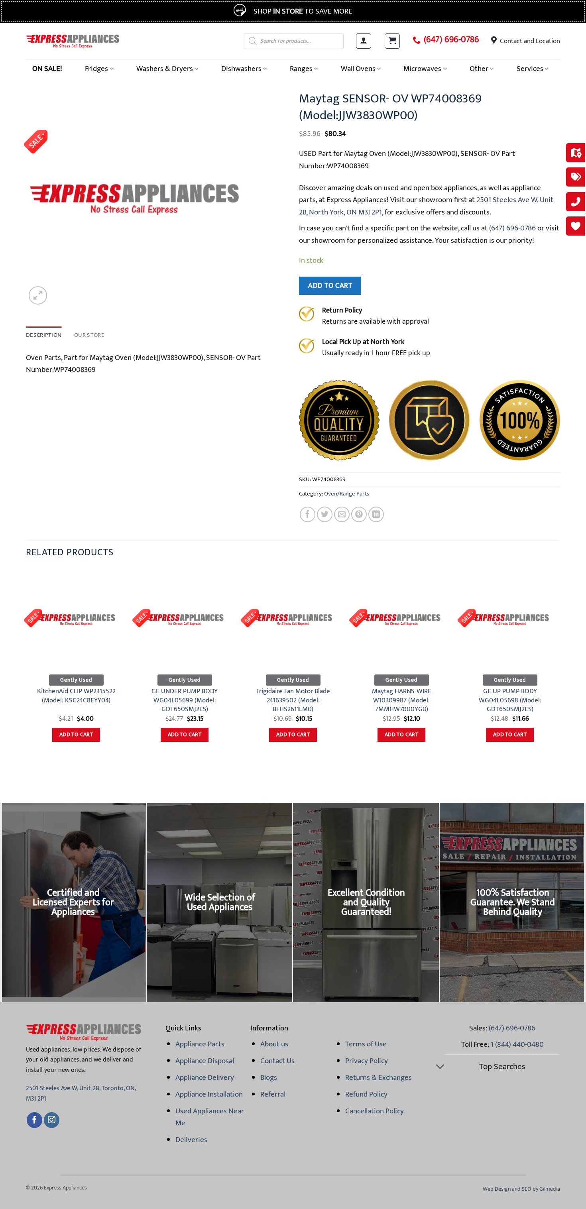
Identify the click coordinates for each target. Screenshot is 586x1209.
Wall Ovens (358, 68)
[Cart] (392, 41)
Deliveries (191, 1139)
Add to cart (330, 285)
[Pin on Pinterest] (359, 514)
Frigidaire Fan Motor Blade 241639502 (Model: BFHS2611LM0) (293, 700)
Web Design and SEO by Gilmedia (521, 1188)
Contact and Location (530, 41)
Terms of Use (366, 1044)
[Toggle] (440, 1067)
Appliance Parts (199, 1044)
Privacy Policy (366, 1060)
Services (530, 68)
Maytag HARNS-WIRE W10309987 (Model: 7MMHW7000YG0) (401, 700)
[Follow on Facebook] (34, 1120)
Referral (272, 1094)
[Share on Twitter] (324, 514)
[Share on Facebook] (307, 514)
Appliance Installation (209, 1094)
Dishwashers (241, 68)
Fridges (96, 68)
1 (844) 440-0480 (517, 1044)
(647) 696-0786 (451, 40)
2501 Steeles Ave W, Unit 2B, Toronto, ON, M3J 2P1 (81, 1093)
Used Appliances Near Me (209, 1117)
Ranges (301, 68)
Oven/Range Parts (346, 494)
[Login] (363, 41)
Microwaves (422, 68)
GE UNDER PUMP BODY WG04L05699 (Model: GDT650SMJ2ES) (184, 700)
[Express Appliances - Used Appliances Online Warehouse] (73, 41)
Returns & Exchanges (378, 1077)
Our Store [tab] (89, 335)
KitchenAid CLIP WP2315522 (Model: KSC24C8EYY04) (76, 696)
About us (274, 1044)
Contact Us (277, 1060)
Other (479, 68)
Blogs (268, 1077)
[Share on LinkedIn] (376, 514)
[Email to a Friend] (342, 514)
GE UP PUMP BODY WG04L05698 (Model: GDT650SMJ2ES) (510, 700)
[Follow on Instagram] (51, 1120)
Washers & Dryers (164, 68)
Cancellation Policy (374, 1111)
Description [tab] (43, 335)
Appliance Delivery (204, 1077)
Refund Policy (366, 1094)
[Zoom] (38, 295)
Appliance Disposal (204, 1060)
